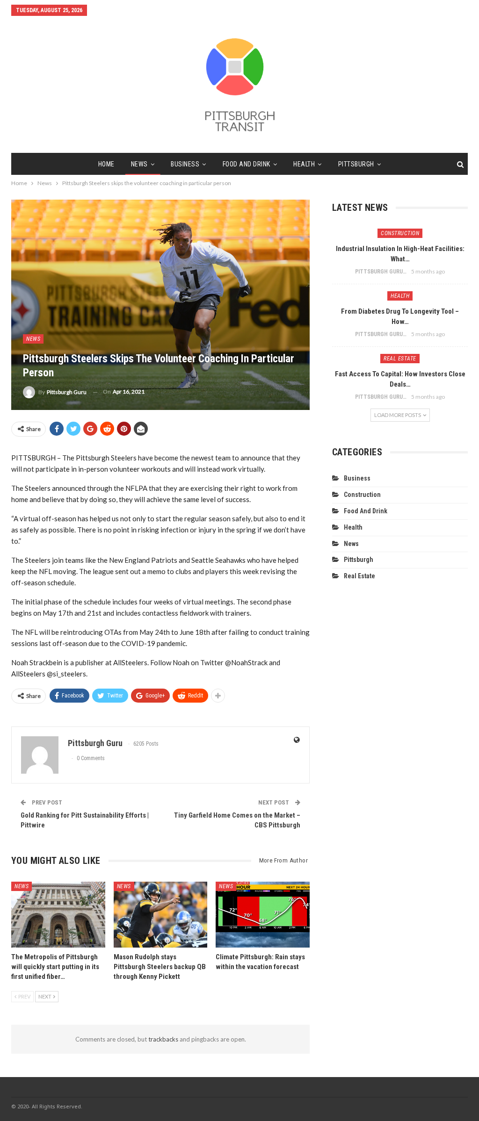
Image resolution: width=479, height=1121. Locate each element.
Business (185, 164)
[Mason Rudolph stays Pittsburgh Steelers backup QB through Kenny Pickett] (161, 914)
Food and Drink (246, 164)
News (139, 164)
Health (304, 164)
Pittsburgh (356, 164)
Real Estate (400, 358)
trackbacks (163, 1039)
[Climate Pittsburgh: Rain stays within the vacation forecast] (263, 914)
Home (106, 164)
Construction (400, 233)
